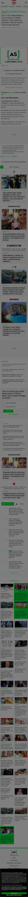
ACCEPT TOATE (14, 893)
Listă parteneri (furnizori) (4, 890)
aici (6, 880)
